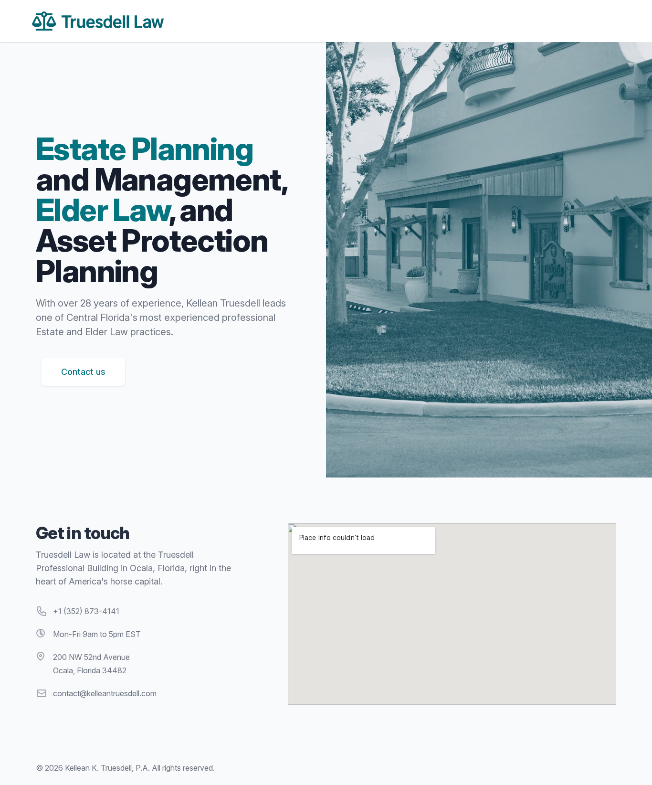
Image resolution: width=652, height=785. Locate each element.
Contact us (83, 372)
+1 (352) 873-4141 (86, 611)
